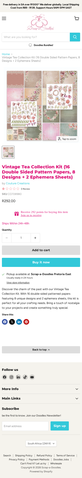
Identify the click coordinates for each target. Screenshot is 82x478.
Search (7, 455)
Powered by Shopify (41, 471)
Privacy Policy (17, 459)
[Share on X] (12, 322)
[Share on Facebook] (5, 322)
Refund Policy (44, 455)
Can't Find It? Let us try (33, 463)
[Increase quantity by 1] (35, 238)
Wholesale (56, 463)
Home (6, 54)
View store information (18, 282)
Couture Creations (18, 183)
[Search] (75, 37)
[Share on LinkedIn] (19, 322)
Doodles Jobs (61, 459)
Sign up (60, 426)
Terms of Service (65, 455)
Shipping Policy (23, 455)
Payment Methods (39, 459)
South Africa (39, 443)
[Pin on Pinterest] (26, 322)
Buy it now (41, 262)
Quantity (7, 229)
